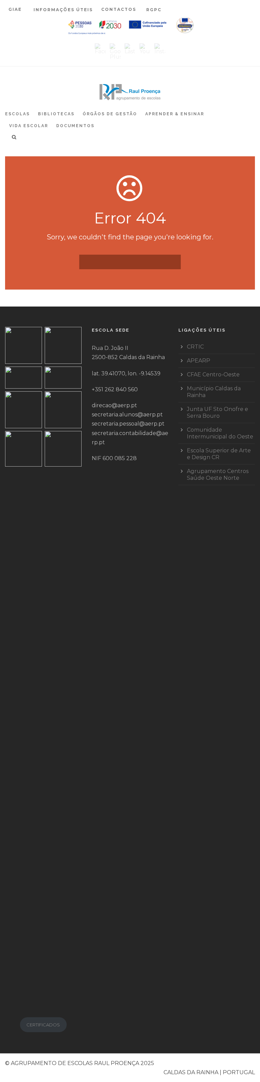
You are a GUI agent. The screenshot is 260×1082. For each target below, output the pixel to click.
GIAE (15, 9)
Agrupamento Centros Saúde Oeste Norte (217, 474)
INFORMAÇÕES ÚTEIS (63, 9)
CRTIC (195, 346)
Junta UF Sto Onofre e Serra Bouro (217, 412)
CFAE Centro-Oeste (213, 374)
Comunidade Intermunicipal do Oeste (220, 433)
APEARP (198, 360)
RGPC (153, 9)
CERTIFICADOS (43, 1024)
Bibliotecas (56, 114)
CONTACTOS (118, 9)
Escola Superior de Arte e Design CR (219, 453)
